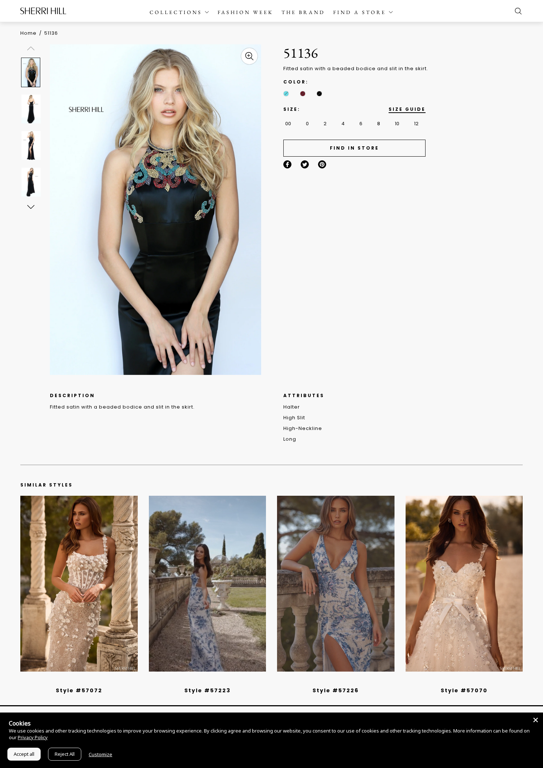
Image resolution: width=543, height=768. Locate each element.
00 (288, 123)
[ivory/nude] (87, 681)
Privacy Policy (33, 737)
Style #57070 (464, 690)
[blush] (81, 681)
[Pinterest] (322, 164)
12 (416, 123)
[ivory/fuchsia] (210, 681)
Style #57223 (207, 690)
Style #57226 (336, 690)
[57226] (336, 584)
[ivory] (456, 681)
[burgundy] (302, 93)
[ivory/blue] (204, 681)
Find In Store (354, 148)
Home (28, 33)
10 (397, 123)
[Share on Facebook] (287, 164)
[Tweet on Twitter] (305, 164)
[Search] (516, 11)
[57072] (79, 584)
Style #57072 (79, 690)
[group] (32, 72)
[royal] (286, 93)
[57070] (464, 584)
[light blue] (76, 681)
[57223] (207, 584)
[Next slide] (30, 206)
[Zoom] (249, 56)
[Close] (535, 720)
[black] (319, 93)
